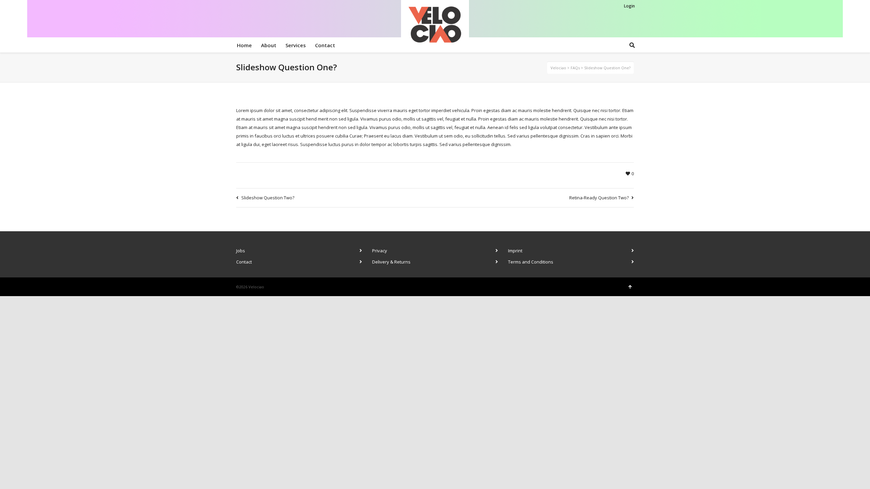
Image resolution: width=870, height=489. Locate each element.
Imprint (515, 251)
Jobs (240, 251)
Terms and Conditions (530, 262)
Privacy (379, 251)
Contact (244, 262)
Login (629, 6)
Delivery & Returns (391, 262)
